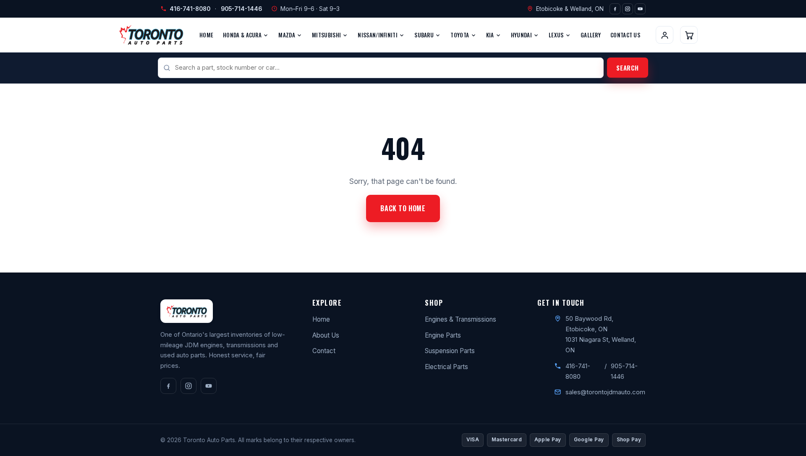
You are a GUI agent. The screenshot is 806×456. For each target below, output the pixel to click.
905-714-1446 (241, 8)
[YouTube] (640, 8)
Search (627, 67)
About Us (325, 335)
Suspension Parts (450, 351)
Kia (490, 35)
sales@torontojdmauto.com (605, 392)
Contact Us (625, 35)
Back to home (402, 208)
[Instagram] (627, 8)
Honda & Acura (243, 35)
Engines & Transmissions (460, 319)
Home (206, 35)
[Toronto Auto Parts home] (151, 34)
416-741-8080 (190, 8)
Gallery (591, 35)
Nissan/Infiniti (378, 35)
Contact (323, 351)
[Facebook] (615, 8)
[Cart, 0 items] (689, 35)
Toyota (460, 35)
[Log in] (664, 35)
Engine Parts (443, 335)
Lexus (557, 35)
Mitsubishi (327, 35)
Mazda (287, 35)
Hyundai (522, 35)
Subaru (424, 35)
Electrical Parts (446, 367)
